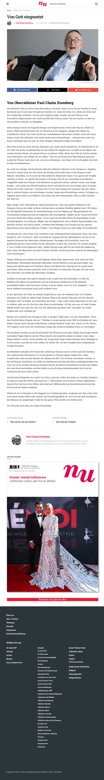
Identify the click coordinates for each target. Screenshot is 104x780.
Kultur (71, 655)
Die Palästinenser (44, 667)
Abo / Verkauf (12, 619)
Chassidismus (43, 661)
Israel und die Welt (45, 684)
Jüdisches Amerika (45, 714)
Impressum (11, 630)
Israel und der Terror (45, 681)
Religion (72, 670)
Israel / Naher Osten (77, 648)
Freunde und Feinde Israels (47, 671)
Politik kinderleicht (76, 662)
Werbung (10, 622)
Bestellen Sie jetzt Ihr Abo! (53, 599)
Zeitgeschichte (75, 677)
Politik (72, 659)
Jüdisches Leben (76, 651)
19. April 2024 (42, 23)
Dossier (41, 648)
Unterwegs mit (75, 674)
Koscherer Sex (43, 727)
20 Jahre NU (11, 648)
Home (9, 10)
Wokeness (41, 747)
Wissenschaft (43, 743)
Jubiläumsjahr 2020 (45, 690)
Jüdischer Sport (43, 710)
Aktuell (9, 651)
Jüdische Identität (44, 704)
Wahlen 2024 (42, 740)
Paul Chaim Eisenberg (24, 23)
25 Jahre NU (42, 651)
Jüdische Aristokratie (45, 700)
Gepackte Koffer (43, 674)
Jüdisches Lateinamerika (47, 717)
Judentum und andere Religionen (50, 694)
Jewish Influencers (44, 687)
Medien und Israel (44, 730)
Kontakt (9, 626)
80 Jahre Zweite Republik (47, 657)
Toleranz (41, 737)
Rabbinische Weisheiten (22, 10)
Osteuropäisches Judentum (47, 734)
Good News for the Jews (47, 677)
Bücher (9, 659)
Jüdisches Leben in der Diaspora (49, 720)
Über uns (10, 615)
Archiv (9, 655)
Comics (40, 664)
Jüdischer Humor (44, 707)
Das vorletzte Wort (14, 662)
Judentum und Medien (46, 697)
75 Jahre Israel (43, 654)
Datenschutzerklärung (15, 633)
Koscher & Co (42, 724)
